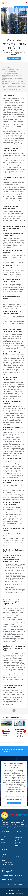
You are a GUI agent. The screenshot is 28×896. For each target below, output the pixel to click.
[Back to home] (5, 3)
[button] (26, 2)
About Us (17, 836)
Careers (16, 840)
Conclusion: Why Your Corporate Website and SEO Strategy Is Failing (14, 87)
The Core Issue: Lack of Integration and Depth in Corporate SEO (13, 84)
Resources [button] (17, 843)
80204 (10, 857)
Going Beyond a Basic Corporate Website (10, 71)
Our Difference (18, 837)
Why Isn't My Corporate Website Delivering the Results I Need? (13, 79)
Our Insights (18, 842)
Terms (14, 884)
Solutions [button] (3, 836)
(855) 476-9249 (9, 864)
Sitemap (17, 845)
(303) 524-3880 (8, 862)
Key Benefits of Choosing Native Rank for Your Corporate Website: (13, 76)
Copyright (20, 884)
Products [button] (3, 842)
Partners (17, 839)
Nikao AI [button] (3, 839)
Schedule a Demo (22, 7)
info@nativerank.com (10, 870)
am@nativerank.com (9, 877)
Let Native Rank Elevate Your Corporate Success (11, 89)
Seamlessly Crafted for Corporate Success (10, 69)
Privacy (9, 884)
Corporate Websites (6, 67)
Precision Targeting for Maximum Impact (10, 73)
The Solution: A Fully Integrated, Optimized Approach (12, 81)
